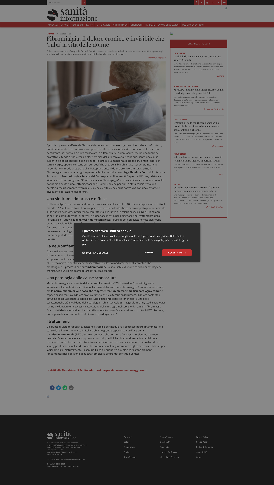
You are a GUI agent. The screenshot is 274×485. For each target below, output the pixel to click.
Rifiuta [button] (149, 252)
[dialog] (137, 242)
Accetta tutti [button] (177, 252)
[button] (95, 252)
